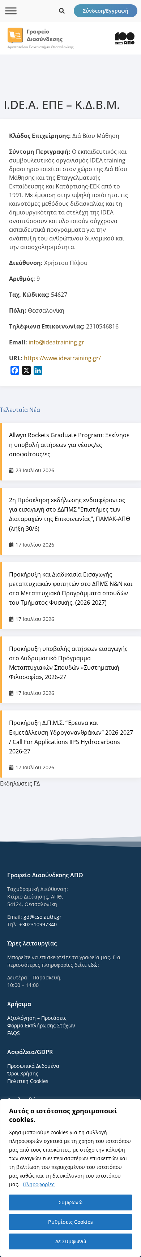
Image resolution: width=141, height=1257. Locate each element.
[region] (70, 1178)
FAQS (13, 1033)
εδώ (93, 964)
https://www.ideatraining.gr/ (62, 358)
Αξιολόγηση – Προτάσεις (37, 1017)
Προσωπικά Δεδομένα (33, 1065)
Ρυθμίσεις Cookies (70, 1221)
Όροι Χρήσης (22, 1073)
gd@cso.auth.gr (42, 916)
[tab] (70, 410)
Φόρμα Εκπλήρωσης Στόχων (41, 1025)
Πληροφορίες (39, 1184)
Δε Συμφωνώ (70, 1241)
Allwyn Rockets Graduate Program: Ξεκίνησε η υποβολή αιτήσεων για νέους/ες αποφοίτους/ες (69, 444)
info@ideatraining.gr (56, 342)
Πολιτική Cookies (27, 1081)
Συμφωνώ (70, 1202)
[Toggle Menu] (11, 10)
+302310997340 (38, 924)
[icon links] (62, 11)
